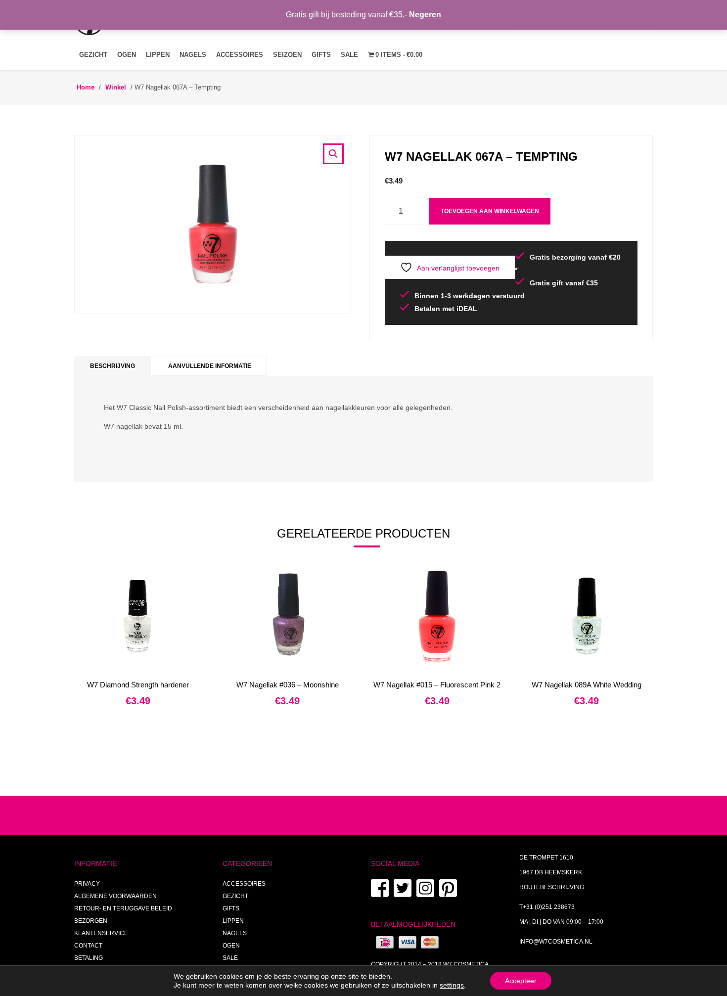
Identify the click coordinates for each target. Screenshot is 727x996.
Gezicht (93, 54)
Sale (349, 54)
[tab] (112, 366)
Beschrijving (112, 365)
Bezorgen (90, 920)
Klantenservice (101, 933)
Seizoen (287, 54)
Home (85, 87)
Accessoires (239, 54)
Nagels (193, 54)
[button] (333, 153)
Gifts (321, 54)
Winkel (115, 87)
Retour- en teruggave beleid (123, 908)
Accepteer (521, 981)
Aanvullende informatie (209, 365)
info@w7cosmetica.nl (555, 941)
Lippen (158, 54)
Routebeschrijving (551, 887)
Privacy (87, 883)
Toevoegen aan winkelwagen (490, 211)
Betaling (88, 957)
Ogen (126, 54)
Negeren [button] (425, 14)
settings (452, 985)
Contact (88, 945)
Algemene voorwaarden (115, 896)
